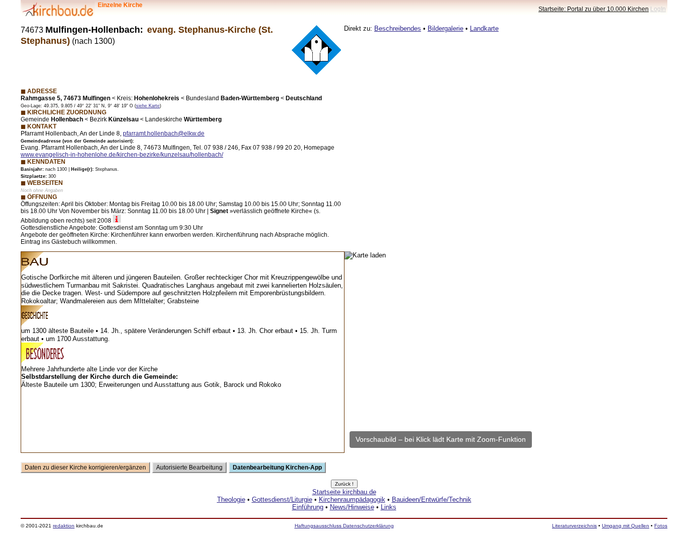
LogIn (658, 9)
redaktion (64, 525)
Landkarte (484, 28)
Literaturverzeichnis (574, 525)
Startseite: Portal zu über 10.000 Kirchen (593, 9)
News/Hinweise (352, 507)
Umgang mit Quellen (625, 525)
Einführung (307, 507)
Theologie (231, 499)
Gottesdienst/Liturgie (282, 499)
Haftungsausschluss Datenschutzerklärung (344, 525)
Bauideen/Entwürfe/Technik (431, 499)
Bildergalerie (445, 28)
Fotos (660, 525)
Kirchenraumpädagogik (352, 499)
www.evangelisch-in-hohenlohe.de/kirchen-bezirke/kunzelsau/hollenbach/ (122, 154)
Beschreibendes (397, 28)
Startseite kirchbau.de (344, 492)
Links (388, 507)
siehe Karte (148, 105)
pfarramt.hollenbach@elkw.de (163, 133)
